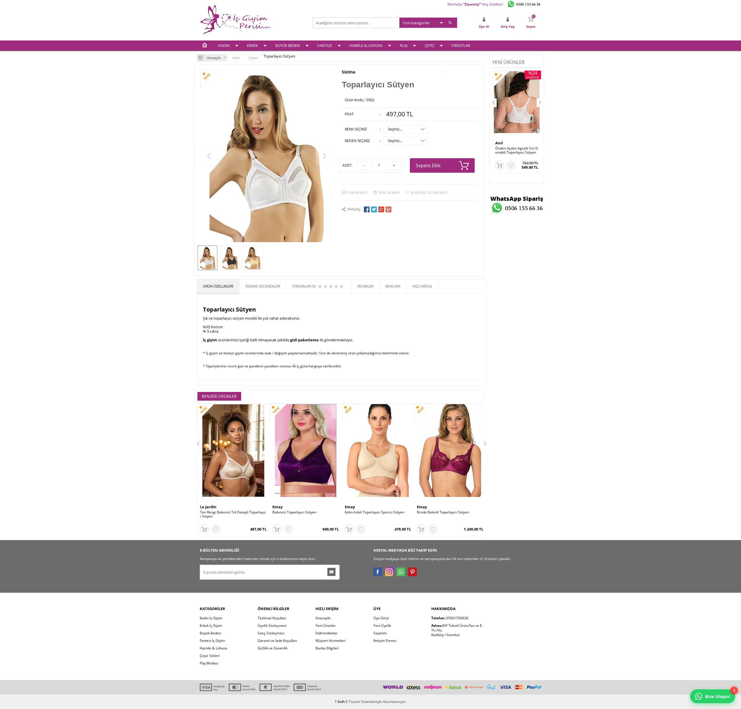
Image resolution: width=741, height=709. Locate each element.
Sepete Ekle (428, 165)
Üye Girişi (381, 618)
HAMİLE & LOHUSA (365, 45)
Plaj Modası (209, 663)
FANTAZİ (324, 45)
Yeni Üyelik (382, 625)
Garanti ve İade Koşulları (277, 640)
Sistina (348, 72)
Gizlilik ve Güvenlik (272, 648)
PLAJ (403, 45)
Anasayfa (323, 618)
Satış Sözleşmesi (271, 633)
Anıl (499, 143)
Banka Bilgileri (327, 648)
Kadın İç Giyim (211, 618)
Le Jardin (208, 506)
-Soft (340, 701)
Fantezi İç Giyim (212, 640)
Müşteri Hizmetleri (331, 640)
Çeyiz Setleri (210, 655)
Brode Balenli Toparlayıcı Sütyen (443, 512)
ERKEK (252, 45)
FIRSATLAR (461, 45)
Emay (277, 506)
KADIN (224, 45)
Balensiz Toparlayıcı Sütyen (294, 512)
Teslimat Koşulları (272, 618)
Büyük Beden (210, 633)
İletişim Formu (384, 640)
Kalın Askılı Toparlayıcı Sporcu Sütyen (374, 512)
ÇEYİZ (429, 45)
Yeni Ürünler (326, 625)
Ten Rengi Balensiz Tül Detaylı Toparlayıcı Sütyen (233, 514)
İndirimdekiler (327, 633)
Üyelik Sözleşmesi (272, 625)
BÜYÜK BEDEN (287, 45)
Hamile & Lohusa (213, 648)
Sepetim (380, 633)
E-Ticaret (353, 701)
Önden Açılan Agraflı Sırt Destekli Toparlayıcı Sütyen (516, 150)
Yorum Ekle (357, 192)
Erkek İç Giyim (211, 625)
